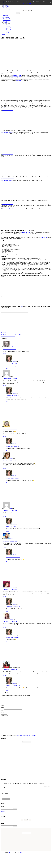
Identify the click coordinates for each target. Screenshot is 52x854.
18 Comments (3, 332)
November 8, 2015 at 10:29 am (12, 395)
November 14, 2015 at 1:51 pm (10, 589)
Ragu (22, 306)
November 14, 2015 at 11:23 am (13, 557)
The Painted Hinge (5, 15)
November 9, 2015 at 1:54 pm (12, 446)
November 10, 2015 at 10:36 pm (10, 460)
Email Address (5, 793)
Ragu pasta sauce (20, 80)
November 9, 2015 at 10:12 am (10, 429)
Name (2, 707)
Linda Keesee (13, 538)
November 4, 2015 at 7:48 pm (9, 349)
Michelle (14, 361)
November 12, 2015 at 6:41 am (10, 510)
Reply (4, 353)
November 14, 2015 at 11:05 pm (13, 606)
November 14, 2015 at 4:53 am (10, 541)
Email (2, 710)
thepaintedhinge (27, 741)
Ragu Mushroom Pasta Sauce (7, 178)
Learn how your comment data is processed (26, 735)
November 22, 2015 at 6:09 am (10, 669)
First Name (5, 787)
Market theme (12, 852)
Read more (29, 3)
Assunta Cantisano (17, 75)
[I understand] (50, 2)
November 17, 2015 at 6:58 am (10, 621)
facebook (3, 811)
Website (2, 712)
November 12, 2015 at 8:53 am (12, 526)
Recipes (3, 34)
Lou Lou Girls (13, 587)
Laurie (11, 458)
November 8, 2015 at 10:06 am (10, 378)
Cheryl (11, 346)
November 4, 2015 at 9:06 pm (12, 363)
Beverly (11, 619)
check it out (14, 235)
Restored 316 (19, 852)
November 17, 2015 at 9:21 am (12, 637)
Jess (10, 426)
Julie (11, 508)
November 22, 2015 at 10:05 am (13, 685)
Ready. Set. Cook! (26, 232)
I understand (23, 3)
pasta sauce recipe (16, 76)
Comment (3, 705)
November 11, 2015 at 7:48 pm (12, 478)
